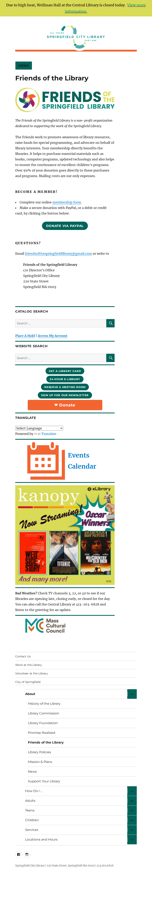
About (30, 694)
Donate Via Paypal (65, 226)
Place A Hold (25, 336)
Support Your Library (44, 781)
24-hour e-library (65, 379)
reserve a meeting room (64, 387)
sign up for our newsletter (65, 395)
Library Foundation (43, 723)
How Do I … (33, 791)
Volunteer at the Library (31, 673)
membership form (66, 202)
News (32, 771)
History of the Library (44, 703)
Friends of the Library (46, 742)
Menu (23, 66)
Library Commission (43, 713)
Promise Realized (41, 733)
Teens (29, 810)
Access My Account (52, 336)
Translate (48, 434)
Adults (30, 801)
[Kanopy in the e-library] (65, 535)
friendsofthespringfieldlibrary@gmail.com (58, 253)
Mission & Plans (40, 762)
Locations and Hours (41, 839)
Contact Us (23, 656)
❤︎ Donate (64, 405)
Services (31, 830)
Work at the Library (28, 665)
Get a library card (65, 371)
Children (32, 820)
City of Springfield (27, 682)
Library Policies (39, 752)
